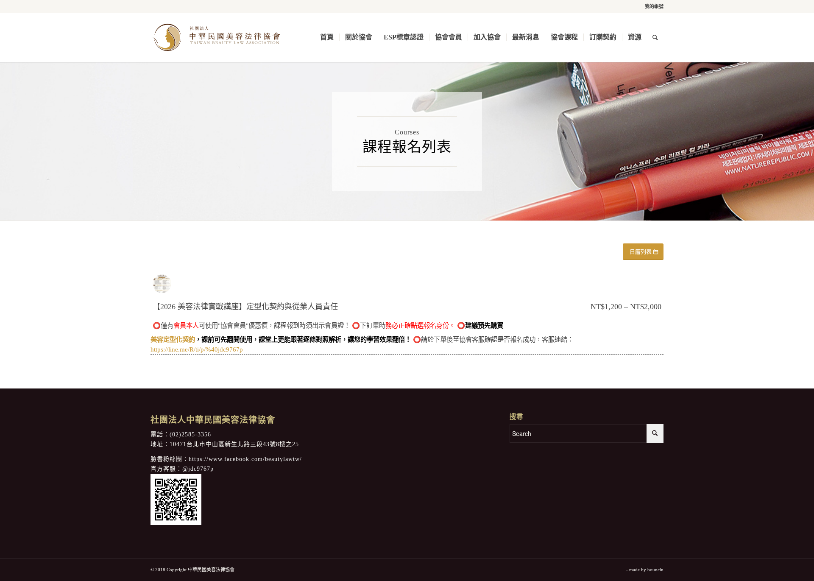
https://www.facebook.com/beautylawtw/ (245, 459)
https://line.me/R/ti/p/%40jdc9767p (197, 349)
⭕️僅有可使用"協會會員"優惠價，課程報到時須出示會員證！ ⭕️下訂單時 (328, 325)
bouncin (655, 569)
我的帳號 (654, 6)
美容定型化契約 (173, 339)
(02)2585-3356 (190, 434)
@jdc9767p (198, 469)
